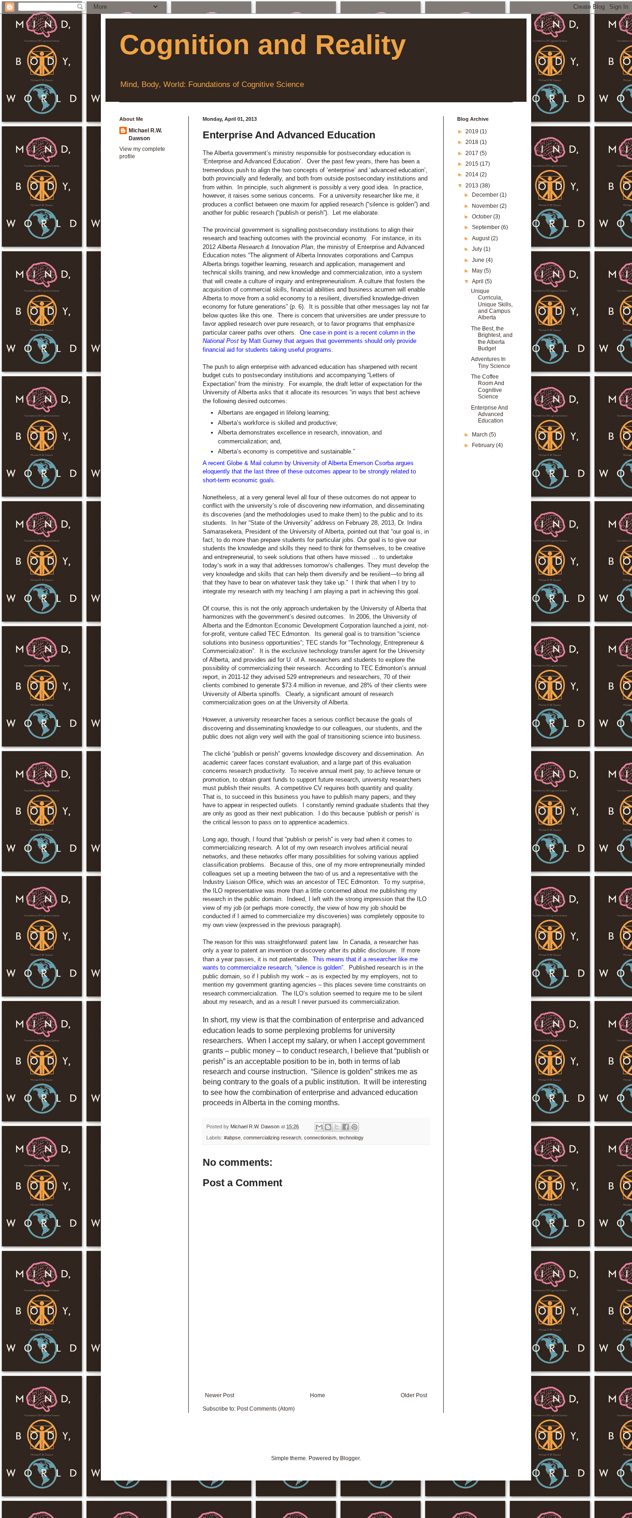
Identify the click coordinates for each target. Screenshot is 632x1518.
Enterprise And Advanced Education (489, 414)
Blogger (349, 1458)
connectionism (320, 1137)
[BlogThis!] (328, 1127)
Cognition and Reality (262, 44)
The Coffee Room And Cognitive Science (487, 386)
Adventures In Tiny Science (490, 362)
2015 (472, 164)
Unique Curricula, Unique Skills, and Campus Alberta (492, 304)
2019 (472, 131)
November (486, 206)
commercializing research (272, 1137)
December (486, 195)
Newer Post (219, 1395)
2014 (472, 174)
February (484, 445)
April (478, 281)
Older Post (414, 1395)
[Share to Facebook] (345, 1127)
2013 (472, 185)
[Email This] (319, 1127)
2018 (472, 142)
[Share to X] (336, 1127)
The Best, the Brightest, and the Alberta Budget (492, 338)
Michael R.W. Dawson (145, 134)
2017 (472, 153)
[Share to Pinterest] (354, 1127)
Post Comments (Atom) (266, 1409)
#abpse (232, 1137)
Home (317, 1395)
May (478, 271)
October (482, 216)
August (481, 238)
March (480, 434)
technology (351, 1137)
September (486, 227)
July (477, 249)
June (479, 260)
